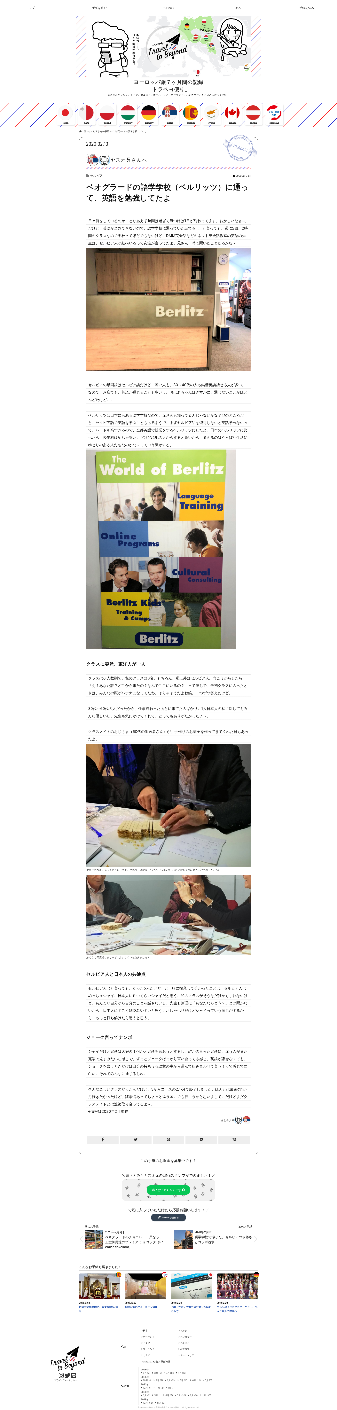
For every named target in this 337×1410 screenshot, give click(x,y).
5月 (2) (146, 1372)
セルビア (96, 175)
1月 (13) (182, 1372)
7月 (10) (184, 1380)
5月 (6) (208, 1380)
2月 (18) (194, 1395)
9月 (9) (159, 1380)
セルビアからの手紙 (98, 131)
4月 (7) (169, 1395)
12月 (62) (148, 1402)
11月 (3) (161, 1402)
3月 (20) (181, 1395)
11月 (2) (159, 1387)
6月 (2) (146, 1395)
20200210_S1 (243, 176)
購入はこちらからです (166, 1190)
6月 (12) (196, 1380)
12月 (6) (147, 1387)
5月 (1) (157, 1395)
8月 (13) (171, 1380)
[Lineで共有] (168, 1140)
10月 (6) (147, 1380)
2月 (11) (170, 1372)
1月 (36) (206, 1395)
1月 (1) (171, 1387)
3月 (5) (158, 1372)
